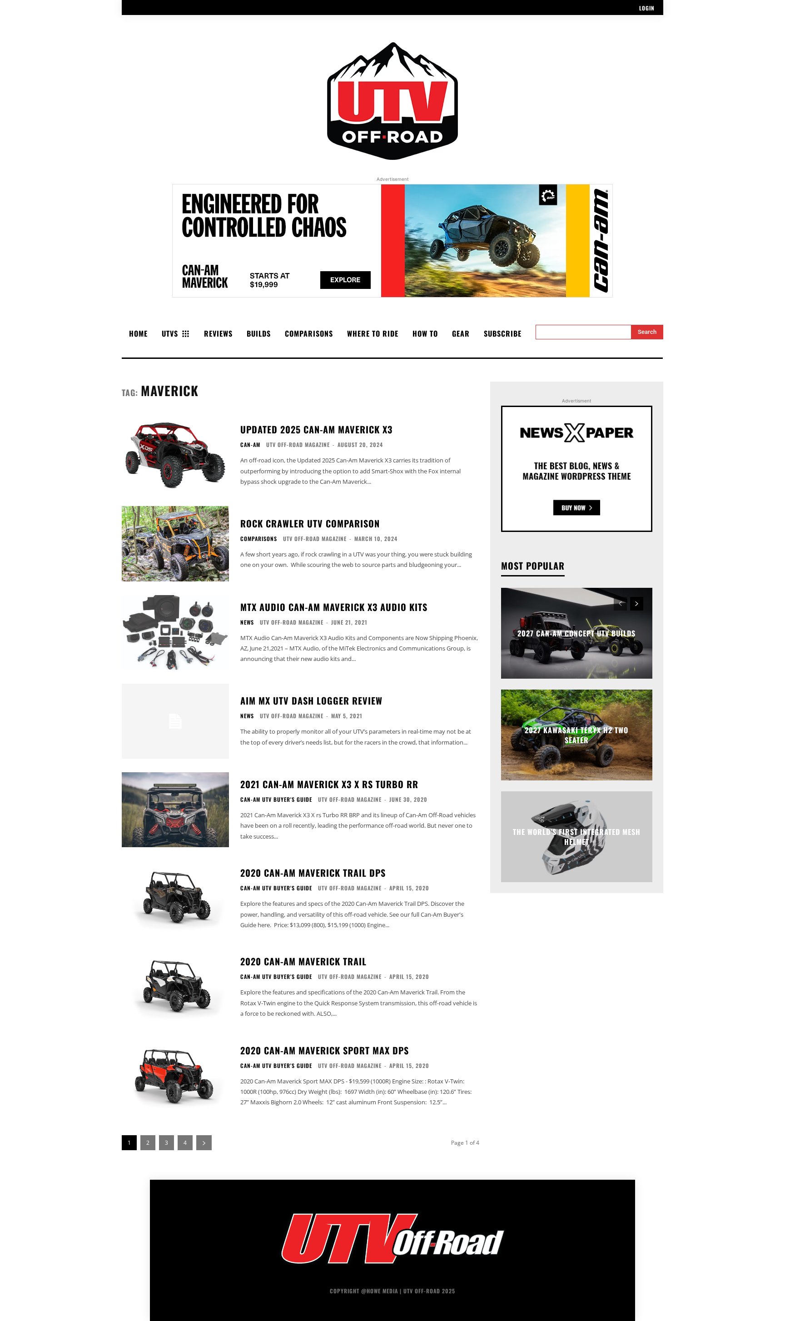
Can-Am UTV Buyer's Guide (276, 799)
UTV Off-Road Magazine (298, 444)
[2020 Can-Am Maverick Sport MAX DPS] (175, 1075)
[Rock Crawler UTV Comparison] (175, 543)
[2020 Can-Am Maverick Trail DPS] (175, 898)
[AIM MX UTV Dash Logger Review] (175, 721)
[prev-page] (620, 604)
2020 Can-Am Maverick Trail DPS (313, 872)
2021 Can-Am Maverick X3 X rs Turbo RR (329, 784)
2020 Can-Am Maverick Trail (303, 961)
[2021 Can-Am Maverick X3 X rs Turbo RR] (175, 809)
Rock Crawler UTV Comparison (310, 523)
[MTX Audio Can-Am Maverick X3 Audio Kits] (175, 632)
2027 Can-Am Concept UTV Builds (576, 633)
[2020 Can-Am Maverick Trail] (175, 986)
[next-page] (204, 1142)
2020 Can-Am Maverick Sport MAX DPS (324, 1050)
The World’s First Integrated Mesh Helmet (577, 836)
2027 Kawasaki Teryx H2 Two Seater (576, 734)
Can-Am (250, 444)
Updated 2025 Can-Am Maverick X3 (316, 429)
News (247, 622)
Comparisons (258, 538)
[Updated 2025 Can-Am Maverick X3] (175, 454)
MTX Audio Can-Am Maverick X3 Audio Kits (333, 607)
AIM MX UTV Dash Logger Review (311, 700)
